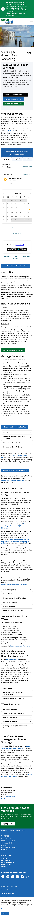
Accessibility (5, 860)
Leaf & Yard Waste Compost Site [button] (14, 713)
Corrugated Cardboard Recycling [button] (14, 598)
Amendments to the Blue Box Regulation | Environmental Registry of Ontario (15, 542)
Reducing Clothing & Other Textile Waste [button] (15, 727)
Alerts (3, 866)
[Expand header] (31, 21)
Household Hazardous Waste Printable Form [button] (13, 693)
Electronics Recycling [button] (10, 602)
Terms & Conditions (7, 893)
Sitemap (4, 858)
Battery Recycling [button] (9, 606)
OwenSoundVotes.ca (13, 14)
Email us (4, 799)
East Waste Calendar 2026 (13, 99)
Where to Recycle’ (12, 660)
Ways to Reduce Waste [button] (10, 717)
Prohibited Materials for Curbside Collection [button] (14, 438)
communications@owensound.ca (13, 480)
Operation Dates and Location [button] (13, 698)
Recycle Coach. (9, 131)
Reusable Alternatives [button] (10, 722)
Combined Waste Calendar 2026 (15, 95)
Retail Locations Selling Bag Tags (15, 427)
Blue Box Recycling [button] (9, 590)
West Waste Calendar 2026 (13, 104)
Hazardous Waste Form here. (20, 646)
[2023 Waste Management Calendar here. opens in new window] (1, 419)
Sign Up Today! (8, 824)
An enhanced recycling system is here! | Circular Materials (16, 526)
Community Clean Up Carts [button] (12, 447)
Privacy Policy (6, 864)
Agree (5, 913)
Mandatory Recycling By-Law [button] (13, 610)
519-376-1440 (10, 797)
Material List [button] (7, 594)
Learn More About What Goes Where (15, 266)
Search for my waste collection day (15, 470)
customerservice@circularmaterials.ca (14, 584)
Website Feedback (7, 862)
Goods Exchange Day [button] (10, 709)
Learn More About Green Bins (13, 350)
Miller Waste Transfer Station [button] (13, 443)
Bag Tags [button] (6, 432)
